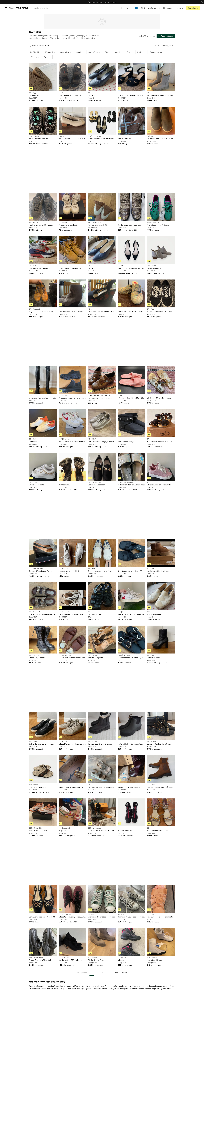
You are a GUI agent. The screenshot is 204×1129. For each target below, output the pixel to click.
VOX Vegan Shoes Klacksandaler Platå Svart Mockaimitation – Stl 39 (131, 95)
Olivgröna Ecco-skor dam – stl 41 (160, 139)
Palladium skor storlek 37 (68, 225)
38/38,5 (61, 914)
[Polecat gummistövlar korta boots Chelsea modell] (72, 380)
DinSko (94, 957)
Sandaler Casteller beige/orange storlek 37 (101, 787)
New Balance (96, 222)
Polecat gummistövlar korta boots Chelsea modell (72, 398)
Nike (34, 266)
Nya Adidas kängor (154, 960)
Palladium (65, 222)
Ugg (34, 93)
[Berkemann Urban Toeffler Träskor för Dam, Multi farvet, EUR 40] (131, 293)
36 (30, 266)
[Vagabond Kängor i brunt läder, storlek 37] (43, 293)
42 (59, 785)
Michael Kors (128, 482)
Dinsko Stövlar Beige (96, 960)
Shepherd (35, 785)
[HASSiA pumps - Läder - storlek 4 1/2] (72, 121)
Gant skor (33, 442)
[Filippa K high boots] (43, 640)
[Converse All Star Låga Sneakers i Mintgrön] (102, 899)
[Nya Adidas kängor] (161, 942)
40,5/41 (90, 136)
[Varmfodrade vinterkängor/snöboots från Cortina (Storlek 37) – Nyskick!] (72, 467)
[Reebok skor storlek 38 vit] (72, 553)
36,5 (30, 136)
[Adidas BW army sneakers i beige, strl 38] (72, 726)
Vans (152, 309)
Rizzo (34, 395)
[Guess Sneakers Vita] (43, 467)
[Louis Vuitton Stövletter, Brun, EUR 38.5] (102, 812)
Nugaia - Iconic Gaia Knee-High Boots (130, 787)
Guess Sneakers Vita (37, 485)
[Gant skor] (43, 423)
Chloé (154, 266)
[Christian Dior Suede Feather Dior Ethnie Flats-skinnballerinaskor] (131, 250)
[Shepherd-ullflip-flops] (43, 769)
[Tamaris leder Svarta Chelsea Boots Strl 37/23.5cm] (102, 726)
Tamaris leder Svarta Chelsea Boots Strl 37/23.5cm (99, 744)
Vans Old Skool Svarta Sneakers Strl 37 (159, 312)
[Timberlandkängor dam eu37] (72, 250)
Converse (91, 914)
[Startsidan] (22, 8)
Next (93, 568)
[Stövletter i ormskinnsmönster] (131, 207)
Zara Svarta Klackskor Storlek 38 (42, 917)
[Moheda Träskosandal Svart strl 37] (161, 423)
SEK (143, 8)
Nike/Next (66, 439)
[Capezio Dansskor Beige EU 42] (72, 769)
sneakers (122, 986)
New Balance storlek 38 (97, 225)
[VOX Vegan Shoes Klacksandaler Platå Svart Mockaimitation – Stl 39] (131, 77)
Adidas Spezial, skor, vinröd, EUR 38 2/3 (71, 917)
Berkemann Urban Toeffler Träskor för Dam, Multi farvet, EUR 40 (131, 312)
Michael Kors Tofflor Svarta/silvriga (131, 485)
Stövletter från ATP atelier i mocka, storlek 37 (70, 960)
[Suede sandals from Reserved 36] (43, 596)
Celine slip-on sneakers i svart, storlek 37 (41, 744)
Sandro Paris (66, 655)
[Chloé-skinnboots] (161, 250)
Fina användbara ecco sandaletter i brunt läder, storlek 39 (160, 917)
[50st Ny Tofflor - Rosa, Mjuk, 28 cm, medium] (131, 380)
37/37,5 (61, 136)
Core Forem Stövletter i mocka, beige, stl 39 (71, 312)
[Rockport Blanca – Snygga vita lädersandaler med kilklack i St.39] (72, 596)
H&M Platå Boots (153, 658)
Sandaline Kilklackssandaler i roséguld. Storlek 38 (158, 830)
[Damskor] (102, 77)
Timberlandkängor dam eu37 (70, 268)
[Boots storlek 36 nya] (131, 423)
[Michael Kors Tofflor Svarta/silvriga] (131, 467)
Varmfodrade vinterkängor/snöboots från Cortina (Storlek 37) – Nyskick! (70, 485)
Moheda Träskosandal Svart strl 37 (161, 442)
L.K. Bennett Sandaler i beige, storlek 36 (159, 398)
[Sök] (121, 8)
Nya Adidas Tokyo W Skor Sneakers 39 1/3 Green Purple (159, 225)
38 (89, 222)
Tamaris (94, 655)
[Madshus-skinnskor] (131, 812)
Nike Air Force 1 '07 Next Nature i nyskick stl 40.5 (72, 442)
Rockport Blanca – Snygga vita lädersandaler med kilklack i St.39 (72, 614)
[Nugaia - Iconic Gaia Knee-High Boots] (131, 769)
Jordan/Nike (38, 828)
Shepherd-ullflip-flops (37, 787)
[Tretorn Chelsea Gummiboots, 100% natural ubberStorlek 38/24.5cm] (131, 726)
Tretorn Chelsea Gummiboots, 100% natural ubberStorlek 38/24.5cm (129, 744)
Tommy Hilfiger (38, 568)
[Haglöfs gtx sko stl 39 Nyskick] (43, 207)
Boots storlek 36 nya (126, 442)
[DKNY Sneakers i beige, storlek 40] (102, 423)
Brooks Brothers (39, 957)
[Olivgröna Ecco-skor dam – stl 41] (161, 121)
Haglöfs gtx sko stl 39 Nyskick (41, 225)
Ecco (64, 93)
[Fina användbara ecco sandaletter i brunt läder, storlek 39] (161, 899)
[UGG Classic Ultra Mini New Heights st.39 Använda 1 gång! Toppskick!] (161, 553)
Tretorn (123, 741)
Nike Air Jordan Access (38, 830)
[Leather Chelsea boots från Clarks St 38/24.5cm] (161, 769)
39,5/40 (120, 395)
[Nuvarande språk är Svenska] (136, 8)
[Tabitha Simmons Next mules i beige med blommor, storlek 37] (102, 553)
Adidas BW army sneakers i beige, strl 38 (72, 744)
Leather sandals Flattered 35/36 (130, 658)
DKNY (94, 439)
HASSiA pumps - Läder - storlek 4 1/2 (72, 139)
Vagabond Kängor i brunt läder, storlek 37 (41, 312)
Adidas (36, 136)
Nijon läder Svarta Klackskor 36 (130, 571)
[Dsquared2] (72, 812)
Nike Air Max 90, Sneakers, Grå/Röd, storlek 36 (39, 268)
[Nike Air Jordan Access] (43, 812)
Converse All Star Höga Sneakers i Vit (131, 917)
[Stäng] (202, 2)
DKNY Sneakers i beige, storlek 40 (101, 442)
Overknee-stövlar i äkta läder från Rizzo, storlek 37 (42, 398)
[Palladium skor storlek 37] (72, 207)
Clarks (153, 785)
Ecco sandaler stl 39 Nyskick (70, 95)
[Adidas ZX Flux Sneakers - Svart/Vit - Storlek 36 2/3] (43, 121)
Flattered (126, 655)
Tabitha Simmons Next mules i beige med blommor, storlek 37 (100, 571)
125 (116, 973)
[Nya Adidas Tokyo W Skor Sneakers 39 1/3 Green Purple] (161, 207)
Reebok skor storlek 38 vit (69, 571)
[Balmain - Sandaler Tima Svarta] (161, 726)
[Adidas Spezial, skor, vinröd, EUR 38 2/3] (72, 899)
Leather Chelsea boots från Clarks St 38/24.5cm (160, 787)
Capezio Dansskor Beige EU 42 (71, 787)
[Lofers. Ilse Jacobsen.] (102, 467)
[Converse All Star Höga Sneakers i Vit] (131, 899)
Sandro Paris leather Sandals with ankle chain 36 (72, 658)
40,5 (60, 439)
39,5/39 (150, 222)
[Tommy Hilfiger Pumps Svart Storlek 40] (43, 553)
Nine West (98, 136)
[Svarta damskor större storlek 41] (102, 121)
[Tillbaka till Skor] (30, 45)
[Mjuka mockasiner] (161, 596)
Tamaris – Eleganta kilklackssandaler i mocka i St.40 (100, 658)
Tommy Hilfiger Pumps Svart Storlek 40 (40, 571)
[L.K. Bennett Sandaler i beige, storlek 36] (161, 380)
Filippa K (36, 655)
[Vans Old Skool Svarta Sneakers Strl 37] (161, 293)
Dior (122, 266)
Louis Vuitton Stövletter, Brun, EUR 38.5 (102, 830)
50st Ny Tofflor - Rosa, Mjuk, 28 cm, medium (130, 398)
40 (118, 136)
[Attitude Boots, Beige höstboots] (161, 77)
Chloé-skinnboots (154, 268)
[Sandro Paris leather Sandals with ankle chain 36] (72, 640)
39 (30, 93)
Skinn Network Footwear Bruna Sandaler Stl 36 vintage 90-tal (100, 397)
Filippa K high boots (37, 658)
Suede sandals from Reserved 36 (42, 614)
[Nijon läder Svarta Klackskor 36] (131, 553)
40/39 (90, 309)
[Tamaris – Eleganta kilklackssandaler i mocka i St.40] (102, 640)
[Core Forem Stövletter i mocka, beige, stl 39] (72, 293)
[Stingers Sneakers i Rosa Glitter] (161, 467)
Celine (35, 741)
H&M (152, 655)
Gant (34, 439)
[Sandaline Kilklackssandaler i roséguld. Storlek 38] (161, 812)
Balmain (153, 741)
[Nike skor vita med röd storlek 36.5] (131, 596)
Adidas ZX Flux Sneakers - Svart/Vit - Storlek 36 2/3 (39, 139)
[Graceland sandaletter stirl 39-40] (102, 293)
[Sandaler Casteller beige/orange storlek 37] (102, 769)
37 (89, 93)
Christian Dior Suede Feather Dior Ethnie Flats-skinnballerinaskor (131, 268)
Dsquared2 (66, 828)
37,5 (148, 266)
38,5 (30, 828)
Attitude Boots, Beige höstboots (160, 95)
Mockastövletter (124, 139)
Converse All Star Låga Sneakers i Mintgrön (101, 917)
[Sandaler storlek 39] (102, 596)
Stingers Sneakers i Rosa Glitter (159, 485)
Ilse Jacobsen (97, 482)
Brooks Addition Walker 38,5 (40, 960)
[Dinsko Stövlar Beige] (102, 942)
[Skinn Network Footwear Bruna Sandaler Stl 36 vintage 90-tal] (102, 380)
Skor (34, 46)
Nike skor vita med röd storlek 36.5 (131, 614)
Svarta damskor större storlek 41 (101, 139)
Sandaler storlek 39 (95, 614)
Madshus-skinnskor (125, 830)
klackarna (102, 989)
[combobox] (78, 8)
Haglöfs (35, 222)
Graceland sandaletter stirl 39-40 (101, 312)
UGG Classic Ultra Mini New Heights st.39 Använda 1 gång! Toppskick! (159, 571)
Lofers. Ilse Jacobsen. (96, 485)
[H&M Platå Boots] (161, 640)
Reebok (65, 568)
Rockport (65, 612)
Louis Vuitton (97, 828)
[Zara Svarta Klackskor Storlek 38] (43, 899)
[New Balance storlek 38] (102, 207)
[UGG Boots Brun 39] (43, 77)
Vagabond (36, 309)
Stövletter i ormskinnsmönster (129, 225)
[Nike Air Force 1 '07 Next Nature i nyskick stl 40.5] (72, 423)
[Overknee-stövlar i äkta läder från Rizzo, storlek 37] (43, 380)
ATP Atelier (66, 957)
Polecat (65, 395)
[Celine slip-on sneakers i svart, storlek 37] (43, 726)
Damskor (91, 95)
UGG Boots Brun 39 (37, 95)
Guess (36, 482)
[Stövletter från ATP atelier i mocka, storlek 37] (72, 942)
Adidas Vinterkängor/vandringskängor (129, 960)
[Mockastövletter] (131, 121)
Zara (34, 914)
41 (148, 93)
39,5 (30, 482)
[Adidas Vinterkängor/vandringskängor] (131, 942)
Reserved (36, 612)
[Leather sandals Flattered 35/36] (131, 640)
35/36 (120, 655)
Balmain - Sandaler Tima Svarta (159, 744)
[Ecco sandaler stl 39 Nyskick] (72, 77)
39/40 (120, 482)
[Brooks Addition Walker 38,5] (43, 942)
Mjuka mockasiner (154, 614)
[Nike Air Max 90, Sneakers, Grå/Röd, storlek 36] (43, 250)
